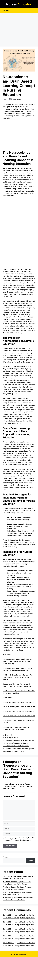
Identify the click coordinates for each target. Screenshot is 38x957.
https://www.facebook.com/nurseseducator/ (19, 702)
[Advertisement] (19, 30)
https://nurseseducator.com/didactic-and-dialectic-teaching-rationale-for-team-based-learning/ (18, 661)
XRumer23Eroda (8, 915)
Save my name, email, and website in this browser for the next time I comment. (19, 839)
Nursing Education (11, 738)
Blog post (8, 735)
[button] (33, 10)
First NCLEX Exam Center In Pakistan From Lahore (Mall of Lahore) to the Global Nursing (18, 677)
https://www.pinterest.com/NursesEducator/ (19, 711)
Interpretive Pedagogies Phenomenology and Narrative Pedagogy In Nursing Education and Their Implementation (19, 743)
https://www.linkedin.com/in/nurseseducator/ (19, 716)
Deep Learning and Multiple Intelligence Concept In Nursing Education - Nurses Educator (18, 786)
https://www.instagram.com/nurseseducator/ (19, 707)
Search (5, 857)
